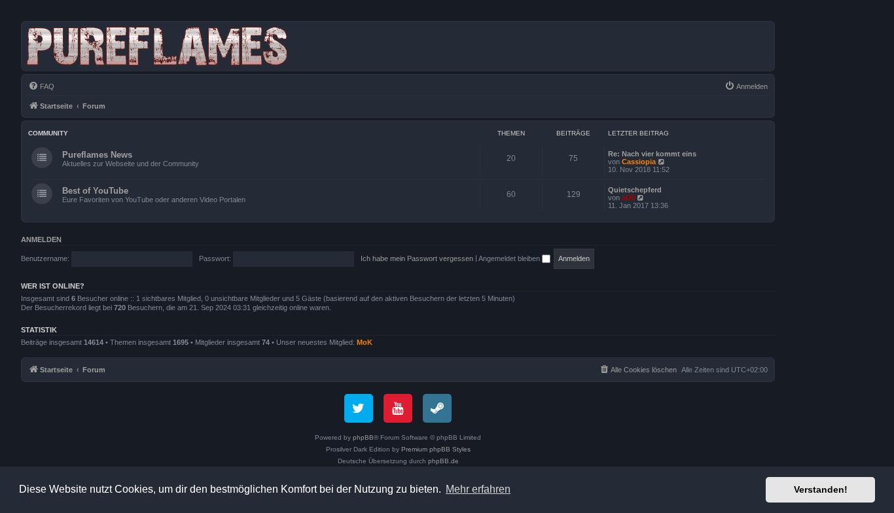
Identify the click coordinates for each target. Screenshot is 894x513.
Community (48, 133)
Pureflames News (97, 155)
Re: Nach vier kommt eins (652, 154)
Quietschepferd (635, 190)
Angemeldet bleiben (510, 258)
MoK (364, 342)
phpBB (363, 437)
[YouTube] (398, 408)
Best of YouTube (95, 191)
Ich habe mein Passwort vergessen (417, 258)
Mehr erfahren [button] (478, 489)
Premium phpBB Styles (436, 449)
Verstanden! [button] (821, 489)
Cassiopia (639, 162)
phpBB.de (443, 461)
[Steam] (437, 408)
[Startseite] (160, 46)
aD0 (628, 198)
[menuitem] (41, 86)
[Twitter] (358, 408)
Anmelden (41, 239)
